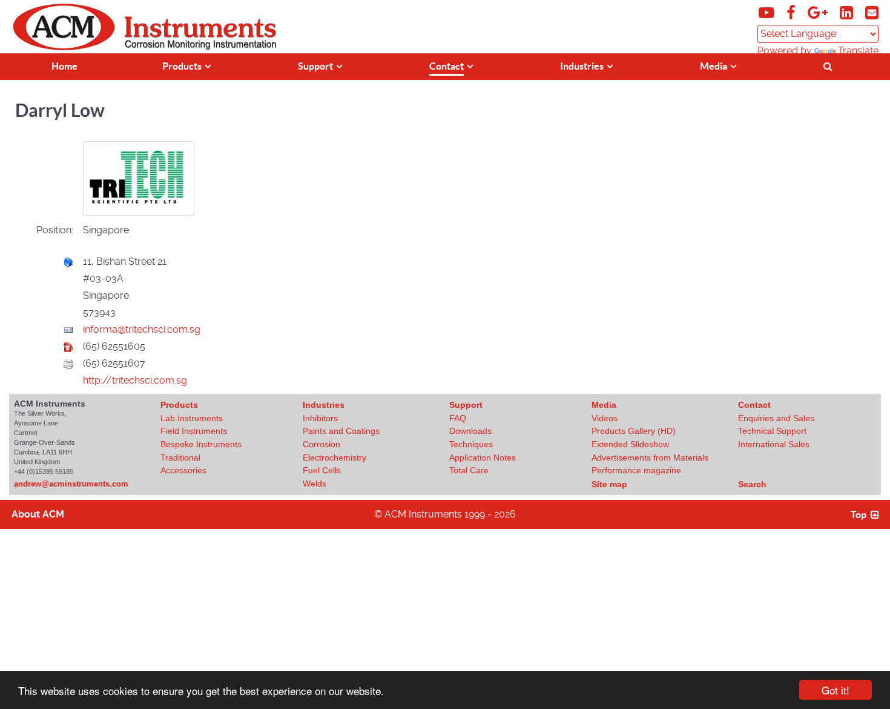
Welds (314, 483)
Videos (605, 418)
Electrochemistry (334, 457)
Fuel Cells (322, 470)
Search (752, 484)
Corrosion (321, 444)
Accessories (183, 470)
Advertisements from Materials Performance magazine (650, 464)
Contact (754, 405)
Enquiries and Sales (776, 418)
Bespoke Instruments (201, 444)
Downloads (470, 431)
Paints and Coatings (341, 431)
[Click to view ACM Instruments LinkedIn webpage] (847, 15)
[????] (829, 65)
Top (859, 514)
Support (466, 405)
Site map (609, 484)
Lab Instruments (191, 418)
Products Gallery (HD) (634, 431)
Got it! (835, 689)
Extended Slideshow (630, 444)
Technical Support (772, 431)
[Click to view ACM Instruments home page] (64, 47)
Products (179, 405)
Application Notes (482, 457)
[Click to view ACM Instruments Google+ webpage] (819, 15)
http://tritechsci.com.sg (135, 380)
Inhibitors (320, 418)
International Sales (773, 444)
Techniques (471, 444)
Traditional (180, 457)
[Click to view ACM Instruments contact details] (871, 15)
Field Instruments (193, 431)
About (38, 514)
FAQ (457, 418)
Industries (323, 405)
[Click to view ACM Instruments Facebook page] (792, 15)
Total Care (469, 470)
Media (604, 405)
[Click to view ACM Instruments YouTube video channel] (768, 15)
